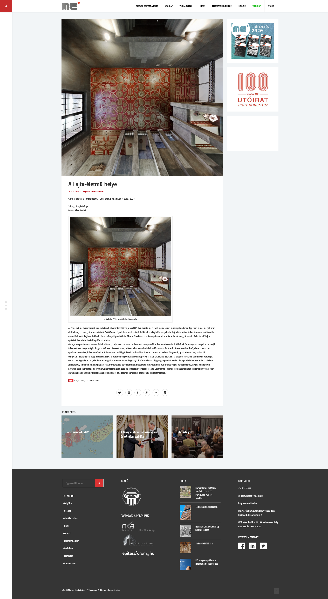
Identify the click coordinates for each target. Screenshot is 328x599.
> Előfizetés (68, 555)
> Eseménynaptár (71, 540)
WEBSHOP (256, 6)
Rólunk (242, 6)
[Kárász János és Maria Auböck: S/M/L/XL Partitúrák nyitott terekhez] (185, 492)
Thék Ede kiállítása (204, 543)
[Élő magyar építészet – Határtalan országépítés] (185, 564)
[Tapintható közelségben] (185, 512)
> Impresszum (69, 563)
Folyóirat (86, 191)
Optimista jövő (184, 432)
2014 (70, 191)
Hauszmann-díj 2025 (77, 432)
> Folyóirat (68, 503)
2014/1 (78, 191)
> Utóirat (67, 510)
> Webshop (68, 548)
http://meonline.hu (247, 503)
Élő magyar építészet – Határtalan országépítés (206, 562)
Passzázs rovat (98, 191)
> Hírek (66, 526)
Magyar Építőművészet (147, 6)
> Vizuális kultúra (71, 518)
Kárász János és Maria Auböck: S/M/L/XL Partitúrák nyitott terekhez (205, 493)
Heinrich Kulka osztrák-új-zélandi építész (207, 528)
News (202, 6)
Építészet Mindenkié (222, 6)
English (271, 6)
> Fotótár (67, 533)
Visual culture (187, 6)
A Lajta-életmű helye (92, 184)
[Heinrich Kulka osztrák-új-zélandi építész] (185, 531)
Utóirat (169, 6)
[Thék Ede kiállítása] (185, 548)
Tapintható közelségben (206, 506)
